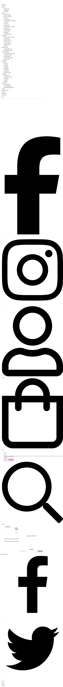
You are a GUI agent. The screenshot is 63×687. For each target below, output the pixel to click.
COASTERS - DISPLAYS (8, 77)
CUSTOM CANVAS (7, 56)
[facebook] (32, 234)
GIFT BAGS (6, 63)
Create (6, 554)
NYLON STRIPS (6, 28)
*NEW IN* (3, 4)
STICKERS (6, 81)
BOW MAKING (4, 35)
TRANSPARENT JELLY (8, 34)
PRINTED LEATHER (7, 29)
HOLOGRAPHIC (6, 25)
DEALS (3, 7)
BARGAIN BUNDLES (7, 14)
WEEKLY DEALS (7, 8)
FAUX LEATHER (6, 59)
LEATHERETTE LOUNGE (8, 50)
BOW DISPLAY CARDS (8, 54)
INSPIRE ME (4, 93)
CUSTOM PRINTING (5, 51)
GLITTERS (6, 23)
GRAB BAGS (6, 11)
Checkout (11, 459)
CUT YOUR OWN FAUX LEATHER (10, 20)
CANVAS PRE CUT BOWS (8, 57)
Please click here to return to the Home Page (11, 541)
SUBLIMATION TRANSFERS (9, 87)
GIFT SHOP (4, 62)
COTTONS (6, 17)
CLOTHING (6, 65)
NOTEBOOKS (6, 78)
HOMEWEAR (6, 68)
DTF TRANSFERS (7, 84)
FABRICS (3, 13)
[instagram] (32, 304)
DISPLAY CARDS (7, 41)
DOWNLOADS (4, 60)
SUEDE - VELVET (7, 31)
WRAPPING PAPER (7, 72)
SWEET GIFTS (6, 71)
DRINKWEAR (6, 66)
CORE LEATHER (7, 19)
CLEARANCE (6, 10)
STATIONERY (6, 69)
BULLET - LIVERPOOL (8, 16)
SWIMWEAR (6, 32)
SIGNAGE (5, 80)
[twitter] (32, 678)
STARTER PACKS (7, 44)
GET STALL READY (5, 90)
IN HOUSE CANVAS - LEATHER (9, 26)
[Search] (16, 529)
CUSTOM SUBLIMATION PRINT (9, 53)
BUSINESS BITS (6, 75)
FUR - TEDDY (6, 22)
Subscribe (31, 549)
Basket (6, 459)
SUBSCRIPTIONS (5, 47)
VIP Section (4, 5)
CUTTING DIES (6, 38)
